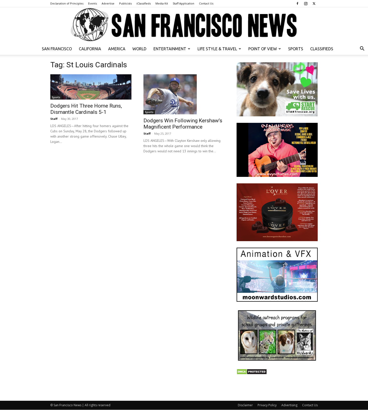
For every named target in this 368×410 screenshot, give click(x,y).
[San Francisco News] (184, 25)
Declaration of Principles (66, 3)
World (139, 49)
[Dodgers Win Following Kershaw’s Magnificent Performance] (184, 94)
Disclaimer (245, 405)
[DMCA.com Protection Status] (252, 373)
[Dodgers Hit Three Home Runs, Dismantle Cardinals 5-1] (90, 87)
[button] (362, 49)
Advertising (289, 405)
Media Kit (161, 3)
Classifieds (321, 49)
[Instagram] (305, 3)
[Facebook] (297, 3)
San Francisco (57, 49)
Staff (54, 119)
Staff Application (183, 3)
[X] (314, 3)
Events (92, 3)
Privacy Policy (267, 405)
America (116, 49)
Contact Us (206, 3)
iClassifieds (143, 3)
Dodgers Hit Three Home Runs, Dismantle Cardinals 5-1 (86, 109)
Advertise (108, 3)
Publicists (125, 3)
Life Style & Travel (217, 49)
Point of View (262, 49)
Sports (295, 49)
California (90, 49)
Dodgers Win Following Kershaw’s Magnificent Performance (182, 124)
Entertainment (169, 49)
